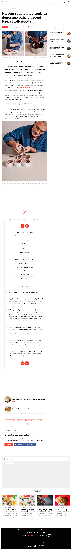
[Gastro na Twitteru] (32, 535)
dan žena (40, 420)
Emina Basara (21, 62)
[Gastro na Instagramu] (35, 535)
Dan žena (12, 83)
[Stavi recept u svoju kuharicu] (27, 226)
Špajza (14, 401)
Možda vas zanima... (17, 397)
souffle (26, 85)
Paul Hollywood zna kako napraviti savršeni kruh (27, 399)
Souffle (19, 420)
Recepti (8, 9)
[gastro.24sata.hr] (6, 2)
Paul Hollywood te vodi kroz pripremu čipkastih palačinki (25, 409)
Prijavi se (8, 444)
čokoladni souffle (29, 420)
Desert (14, 9)
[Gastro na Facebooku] (28, 535)
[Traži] (64, 2)
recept (24, 424)
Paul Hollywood (10, 420)
